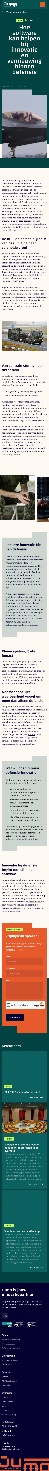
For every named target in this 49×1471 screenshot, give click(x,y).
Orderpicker (7, 1364)
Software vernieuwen (11, 1348)
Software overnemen (11, 1339)
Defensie (6, 1377)
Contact (5, 1410)
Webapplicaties (8, 1344)
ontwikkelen (34, 901)
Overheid (6, 1385)
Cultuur (5, 1397)
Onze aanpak (7, 1402)
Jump (32, 734)
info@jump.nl (8, 1435)
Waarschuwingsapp (10, 1360)
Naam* (8, 956)
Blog (4, 1406)
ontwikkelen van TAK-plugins (16, 677)
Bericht (8, 980)
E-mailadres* (11, 968)
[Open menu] (42, 4)
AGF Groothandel (9, 1381)
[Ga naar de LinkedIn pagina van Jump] (24, 1315)
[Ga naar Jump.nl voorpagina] (10, 4)
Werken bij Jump (9, 1414)
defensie (34, 253)
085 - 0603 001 (9, 1426)
